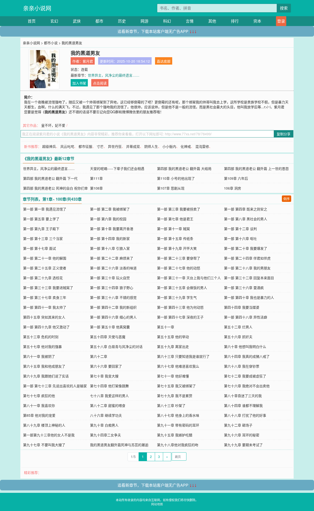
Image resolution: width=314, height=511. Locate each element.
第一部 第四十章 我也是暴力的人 (249, 297)
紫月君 (88, 61)
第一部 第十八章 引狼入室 (110, 248)
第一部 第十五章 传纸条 (175, 238)
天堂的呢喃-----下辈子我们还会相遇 (117, 168)
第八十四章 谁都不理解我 (243, 405)
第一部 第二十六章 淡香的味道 (113, 267)
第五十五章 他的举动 (173, 336)
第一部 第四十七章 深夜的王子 (180, 317)
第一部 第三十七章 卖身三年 (44, 297)
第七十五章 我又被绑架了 (176, 385)
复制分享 (283, 133)
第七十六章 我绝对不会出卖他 (247, 385)
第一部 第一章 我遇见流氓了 (44, 209)
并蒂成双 (133, 146)
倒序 (286, 198)
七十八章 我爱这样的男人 (109, 395)
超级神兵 (49, 146)
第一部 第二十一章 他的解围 (44, 258)
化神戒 (186, 146)
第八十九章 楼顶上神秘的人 (44, 425)
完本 (257, 21)
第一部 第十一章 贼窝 (173, 228)
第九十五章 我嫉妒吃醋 (174, 434)
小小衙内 (169, 146)
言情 (190, 21)
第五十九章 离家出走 (173, 346)
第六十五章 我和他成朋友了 (44, 366)
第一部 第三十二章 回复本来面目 (249, 277)
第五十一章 (165, 326)
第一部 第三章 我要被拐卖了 (178, 209)
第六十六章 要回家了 (106, 366)
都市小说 (51, 42)
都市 (99, 21)
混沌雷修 (202, 146)
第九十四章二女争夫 (105, 434)
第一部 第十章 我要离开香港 (111, 228)
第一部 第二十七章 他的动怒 (178, 267)
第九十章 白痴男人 (104, 425)
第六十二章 (98, 356)
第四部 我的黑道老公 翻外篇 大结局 (184, 168)
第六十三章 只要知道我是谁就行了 (183, 356)
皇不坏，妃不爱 (53, 125)
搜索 (284, 8)
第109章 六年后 (236, 178)
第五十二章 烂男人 (238, 326)
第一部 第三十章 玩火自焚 (110, 277)
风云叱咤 (67, 146)
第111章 (96, 178)
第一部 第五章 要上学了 (41, 218)
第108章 (96, 188)
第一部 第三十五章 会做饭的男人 (182, 287)
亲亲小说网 (37, 8)
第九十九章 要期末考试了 (243, 444)
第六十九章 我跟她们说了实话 (46, 375)
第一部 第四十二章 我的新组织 (113, 307)
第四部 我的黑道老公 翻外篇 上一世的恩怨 (256, 168)
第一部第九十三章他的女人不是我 (49, 434)
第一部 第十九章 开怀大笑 (177, 248)
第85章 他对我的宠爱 (39, 415)
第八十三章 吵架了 (171, 405)
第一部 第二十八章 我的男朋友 (247, 267)
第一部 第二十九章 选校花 (43, 277)
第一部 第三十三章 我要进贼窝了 (48, 287)
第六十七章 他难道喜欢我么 (178, 366)
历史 (122, 21)
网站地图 (157, 504)
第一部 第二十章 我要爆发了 (245, 248)
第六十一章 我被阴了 (39, 356)
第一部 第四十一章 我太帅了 (44, 307)
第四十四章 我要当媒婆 (241, 307)
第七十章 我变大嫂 (104, 375)
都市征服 (85, 146)
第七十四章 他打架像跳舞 (109, 385)
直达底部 (163, 61)
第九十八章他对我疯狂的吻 (177, 444)
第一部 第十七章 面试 (39, 248)
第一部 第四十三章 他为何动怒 (180, 307)
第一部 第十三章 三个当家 (43, 238)
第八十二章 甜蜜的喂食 (107, 405)
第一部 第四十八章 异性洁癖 (245, 317)
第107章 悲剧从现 (170, 188)
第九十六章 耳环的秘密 (241, 434)
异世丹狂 (115, 146)
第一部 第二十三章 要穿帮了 (178, 258)
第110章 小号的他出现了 (176, 178)
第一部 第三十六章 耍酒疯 (244, 287)
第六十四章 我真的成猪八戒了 (247, 356)
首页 (32, 21)
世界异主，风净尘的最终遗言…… (113, 75)
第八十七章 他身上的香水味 (178, 415)
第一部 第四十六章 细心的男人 (113, 317)
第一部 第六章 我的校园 (108, 218)
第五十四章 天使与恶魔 (107, 336)
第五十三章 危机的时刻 (40, 336)
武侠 (77, 21)
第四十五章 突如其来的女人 (44, 317)
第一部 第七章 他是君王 (175, 218)
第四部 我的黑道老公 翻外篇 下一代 (50, 178)
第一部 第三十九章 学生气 (177, 297)
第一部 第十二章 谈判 (240, 228)
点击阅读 (100, 83)
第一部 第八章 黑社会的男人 (245, 218)
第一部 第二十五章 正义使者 (44, 267)
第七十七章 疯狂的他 (39, 395)
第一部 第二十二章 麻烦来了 (111, 258)
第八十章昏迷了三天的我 (243, 395)
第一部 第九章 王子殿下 (41, 228)
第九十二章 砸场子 (238, 425)
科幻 (167, 21)
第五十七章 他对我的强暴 (42, 346)
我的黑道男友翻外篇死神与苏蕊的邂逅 (119, 444)
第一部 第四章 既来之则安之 (245, 209)
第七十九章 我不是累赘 (174, 395)
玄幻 (54, 21)
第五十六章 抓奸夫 (238, 336)
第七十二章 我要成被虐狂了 (245, 375)
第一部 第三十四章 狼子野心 (111, 287)
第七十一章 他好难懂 (173, 375)
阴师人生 (151, 146)
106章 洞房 (232, 188)
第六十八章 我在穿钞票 (241, 366)
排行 (235, 21)
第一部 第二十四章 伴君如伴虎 (247, 258)
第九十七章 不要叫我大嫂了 (44, 444)
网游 (144, 21)
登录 (281, 21)
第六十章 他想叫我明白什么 (245, 346)
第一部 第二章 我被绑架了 (110, 209)
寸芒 (100, 146)
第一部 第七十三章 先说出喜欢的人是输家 (55, 385)
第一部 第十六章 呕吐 (240, 238)
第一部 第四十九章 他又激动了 (46, 326)
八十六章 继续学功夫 (106, 415)
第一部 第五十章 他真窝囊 (110, 326)
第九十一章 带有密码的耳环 (178, 425)
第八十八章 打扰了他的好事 (245, 415)
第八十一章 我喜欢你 (39, 405)
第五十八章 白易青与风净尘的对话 (116, 346)
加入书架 (79, 83)
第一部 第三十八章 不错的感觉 (113, 297)
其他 (212, 21)
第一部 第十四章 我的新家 (110, 238)
